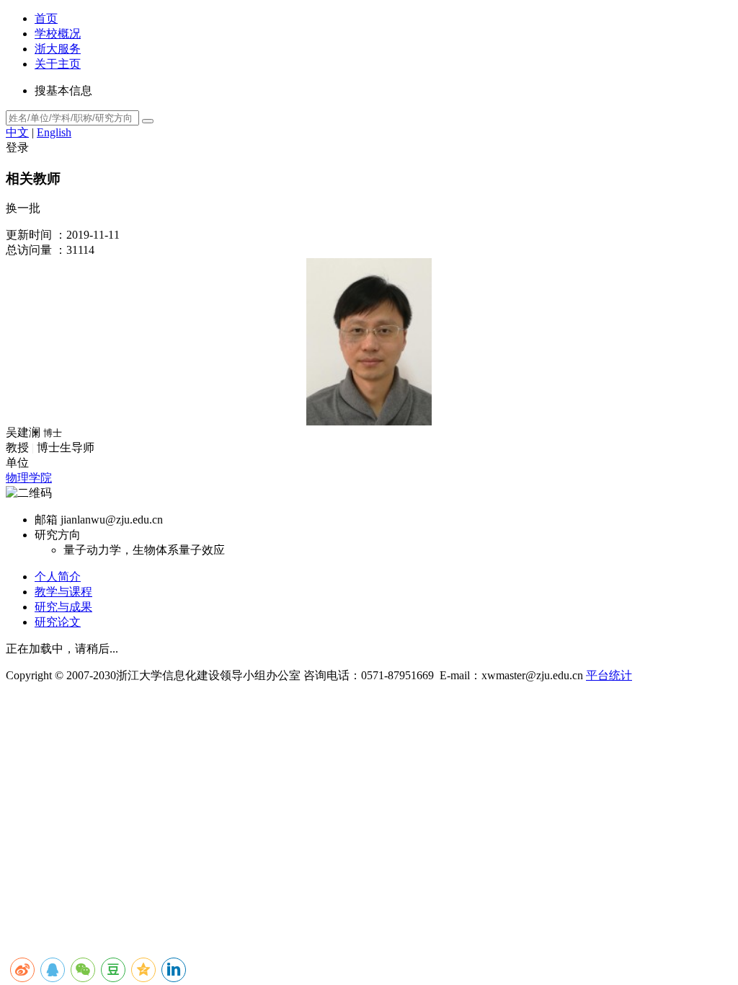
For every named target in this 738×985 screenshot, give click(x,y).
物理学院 (29, 478)
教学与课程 (63, 592)
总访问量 (29, 250)
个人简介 (58, 576)
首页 (46, 18)
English (54, 132)
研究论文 (58, 622)
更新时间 (29, 235)
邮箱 (46, 519)
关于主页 (58, 64)
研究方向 (58, 535)
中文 (17, 132)
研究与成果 (63, 607)
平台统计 (609, 675)
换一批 (23, 208)
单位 (17, 462)
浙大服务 (58, 49)
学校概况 (58, 33)
